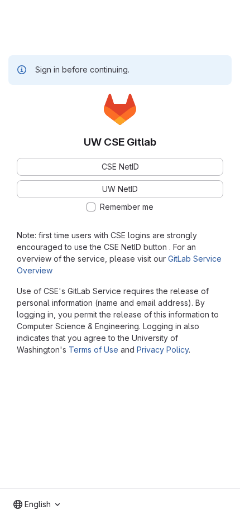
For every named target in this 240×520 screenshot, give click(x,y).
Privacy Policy (163, 349)
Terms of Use (93, 349)
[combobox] (36, 504)
